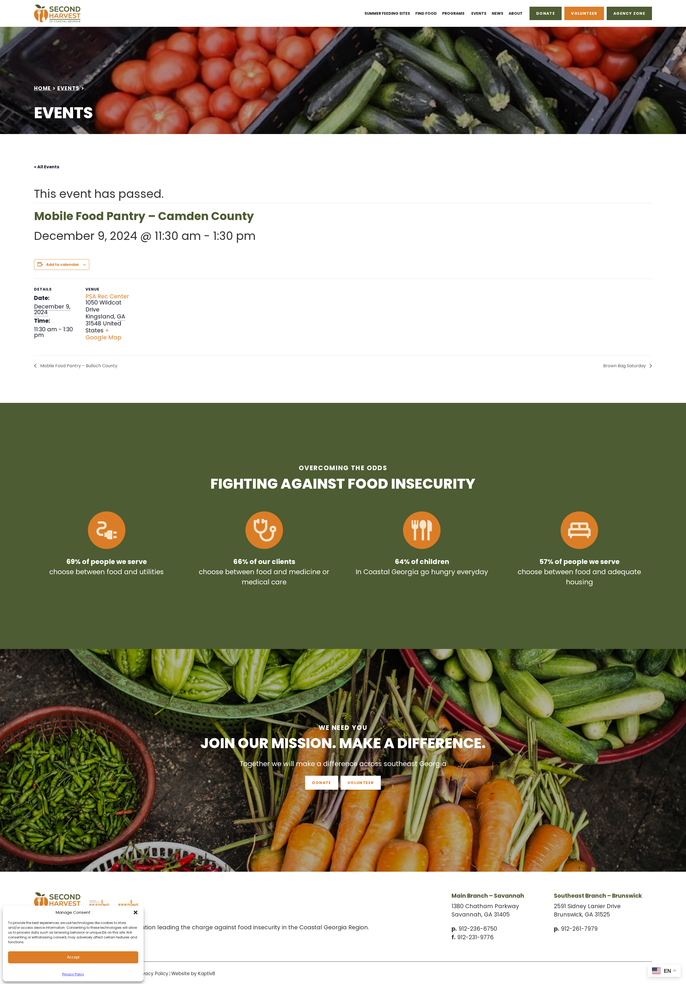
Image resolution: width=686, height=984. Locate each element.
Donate (545, 13)
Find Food (426, 13)
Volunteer (584, 13)
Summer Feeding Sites (387, 13)
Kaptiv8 (206, 973)
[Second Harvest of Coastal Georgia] (77, 13)
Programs (453, 13)
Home (42, 88)
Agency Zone (629, 13)
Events (478, 13)
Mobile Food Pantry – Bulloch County (78, 366)
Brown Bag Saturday (625, 366)
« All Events (46, 167)
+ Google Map (103, 333)
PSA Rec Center (107, 296)
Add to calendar (62, 264)
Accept (73, 957)
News (497, 13)
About (516, 13)
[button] (135, 912)
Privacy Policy (73, 974)
